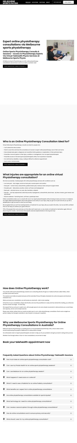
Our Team (42, 2)
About (48, 2)
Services (28, 2)
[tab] (38, 359)
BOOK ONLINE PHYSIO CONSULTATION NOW (14, 66)
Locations (35, 2)
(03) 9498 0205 (57, 2)
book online (68, 2)
